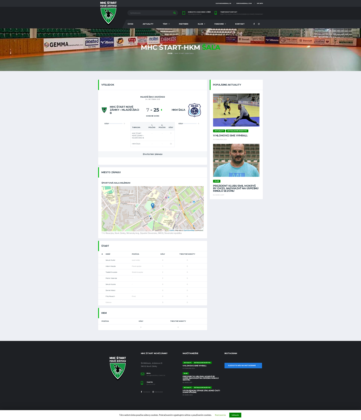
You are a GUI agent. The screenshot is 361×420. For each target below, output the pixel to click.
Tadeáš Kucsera (111, 272)
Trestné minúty (187, 254)
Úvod (130, 24)
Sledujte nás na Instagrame (242, 365)
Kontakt (240, 24)
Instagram (159, 392)
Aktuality (148, 24)
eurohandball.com (244, 3)
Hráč (108, 254)
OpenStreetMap (189, 230)
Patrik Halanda (111, 278)
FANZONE (219, 24)
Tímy (165, 24)
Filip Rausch (110, 296)
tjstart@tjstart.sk (195, 14)
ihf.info (260, 3)
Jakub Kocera (111, 284)
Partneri (183, 24)
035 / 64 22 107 (151, 384)
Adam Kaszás (111, 266)
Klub (200, 24)
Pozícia (135, 254)
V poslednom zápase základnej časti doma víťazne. (201, 391)
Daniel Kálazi (110, 290)
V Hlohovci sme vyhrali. (230, 135)
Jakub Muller (110, 260)
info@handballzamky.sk (156, 375)
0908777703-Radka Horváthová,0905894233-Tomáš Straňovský (241, 14)
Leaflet (171, 230)
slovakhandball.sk (223, 3)
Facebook (146, 392)
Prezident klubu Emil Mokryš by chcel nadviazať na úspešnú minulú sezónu (235, 188)
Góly (162, 254)
